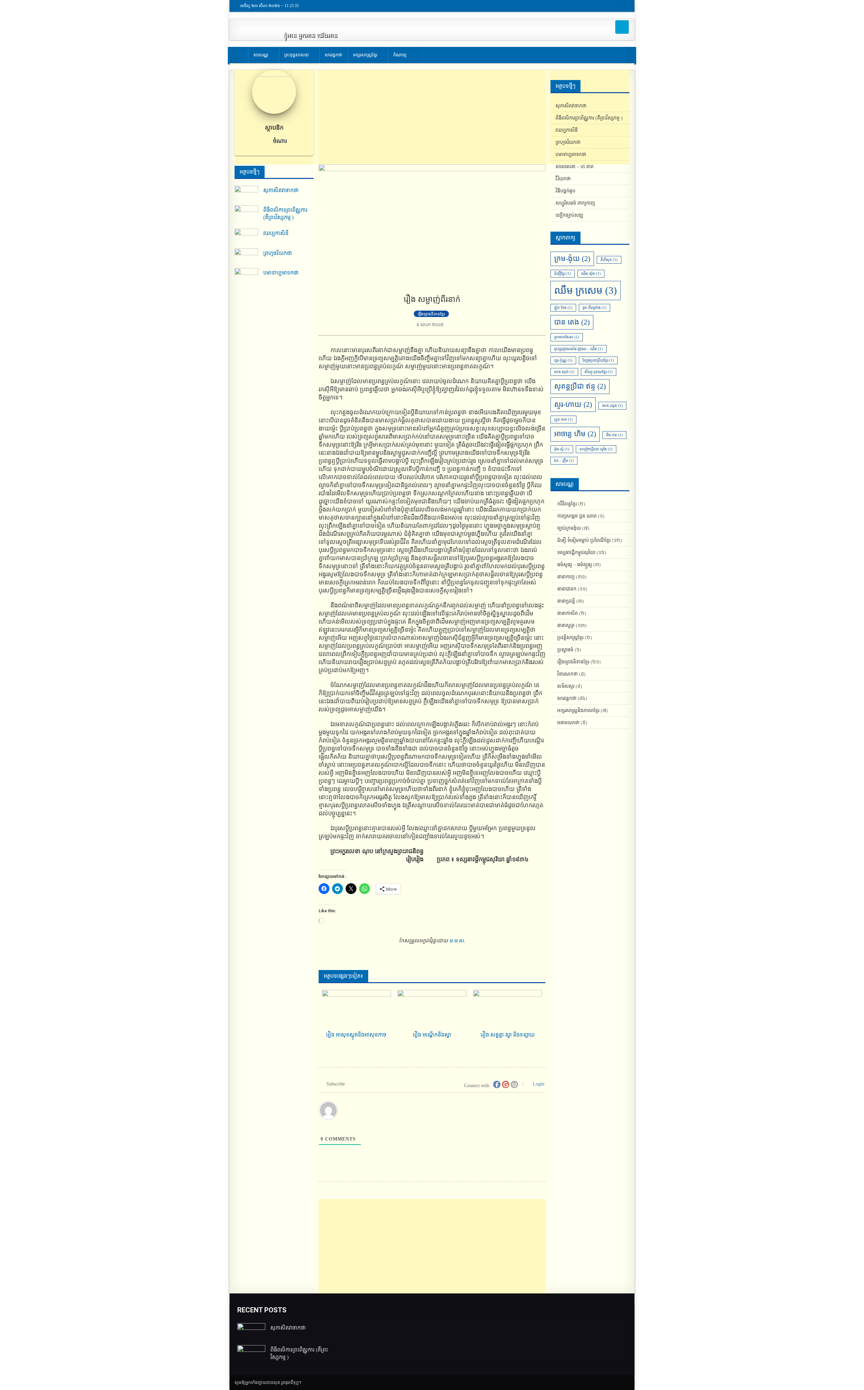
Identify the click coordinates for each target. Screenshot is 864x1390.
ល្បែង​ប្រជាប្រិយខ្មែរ (598, 360)
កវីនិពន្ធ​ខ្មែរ (567, 503)
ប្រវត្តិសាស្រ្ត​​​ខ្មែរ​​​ (570, 637)
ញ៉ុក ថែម (563, 308)
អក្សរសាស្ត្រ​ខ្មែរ (365, 54)
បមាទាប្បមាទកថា (281, 273)
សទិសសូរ (565, 686)
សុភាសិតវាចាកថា (281, 190)
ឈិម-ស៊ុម (591, 274)
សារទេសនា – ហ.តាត (575, 166)
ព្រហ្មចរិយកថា (277, 253)
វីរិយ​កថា (563, 178)
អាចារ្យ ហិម (575, 434)
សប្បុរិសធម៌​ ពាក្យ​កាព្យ (575, 203)
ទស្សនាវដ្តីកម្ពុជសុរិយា (576, 552)
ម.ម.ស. (457, 940)
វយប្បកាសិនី (276, 233)
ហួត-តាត (563, 419)
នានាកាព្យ (566, 576)
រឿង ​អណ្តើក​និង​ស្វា (432, 1035)
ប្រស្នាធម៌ (565, 649)
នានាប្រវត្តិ (566, 601)
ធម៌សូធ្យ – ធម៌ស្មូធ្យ (574, 564)
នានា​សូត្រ (566, 625)
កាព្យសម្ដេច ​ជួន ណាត (577, 516)
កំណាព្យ (400, 54)
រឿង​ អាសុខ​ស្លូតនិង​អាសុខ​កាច (356, 1035)
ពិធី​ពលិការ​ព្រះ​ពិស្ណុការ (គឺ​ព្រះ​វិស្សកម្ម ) (285, 213)
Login (538, 1083)
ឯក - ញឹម (564, 461)
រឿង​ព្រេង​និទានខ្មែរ (431, 314)
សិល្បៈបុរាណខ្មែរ (599, 372)
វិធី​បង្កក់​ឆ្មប (565, 190)
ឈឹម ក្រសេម (585, 290)
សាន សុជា (564, 372)
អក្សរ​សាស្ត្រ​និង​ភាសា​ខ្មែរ (578, 710)
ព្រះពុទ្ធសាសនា (296, 54)
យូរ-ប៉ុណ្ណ (563, 360)
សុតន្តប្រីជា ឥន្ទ (580, 386)
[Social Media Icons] (622, 27)
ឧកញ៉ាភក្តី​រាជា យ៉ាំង (596, 449)
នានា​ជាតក (566, 589)
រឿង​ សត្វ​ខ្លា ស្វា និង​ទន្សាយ (508, 1035)
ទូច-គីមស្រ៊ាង (594, 308)
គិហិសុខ (609, 260)
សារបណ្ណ (260, 54)
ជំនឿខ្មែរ (562, 274)
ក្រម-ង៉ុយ (572, 259)
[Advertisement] (432, 117)
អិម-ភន (614, 435)
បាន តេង (572, 322)
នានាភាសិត (567, 613)
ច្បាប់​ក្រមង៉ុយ (569, 528)
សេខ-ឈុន (612, 406)
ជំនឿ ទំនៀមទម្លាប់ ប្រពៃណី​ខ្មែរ (584, 540)
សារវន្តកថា (333, 54)
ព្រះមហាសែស (566, 337)
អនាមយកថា (568, 722)
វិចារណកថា (567, 674)
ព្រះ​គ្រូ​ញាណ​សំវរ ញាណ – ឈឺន (578, 349)
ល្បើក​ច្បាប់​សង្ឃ (569, 215)
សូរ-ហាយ (573, 404)
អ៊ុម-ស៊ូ (561, 449)
